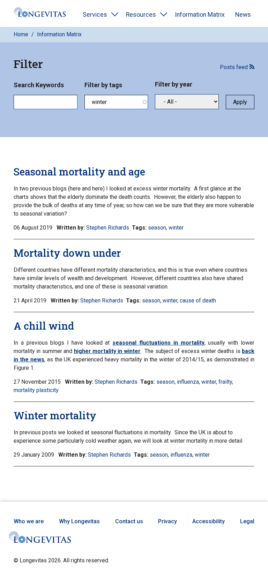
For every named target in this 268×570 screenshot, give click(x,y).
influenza (188, 381)
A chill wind (44, 325)
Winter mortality (55, 415)
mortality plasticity (36, 390)
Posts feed (234, 67)
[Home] (40, 13)
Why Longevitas (79, 521)
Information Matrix (200, 14)
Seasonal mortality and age (79, 171)
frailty (225, 381)
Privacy (167, 521)
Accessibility (208, 521)
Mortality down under (67, 253)
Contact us (129, 521)
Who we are (29, 521)
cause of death (198, 300)
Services (95, 14)
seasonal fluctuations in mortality (158, 342)
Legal (247, 521)
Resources (141, 14)
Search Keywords (39, 85)
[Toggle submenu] (115, 14)
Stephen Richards (107, 227)
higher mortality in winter (107, 351)
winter (176, 227)
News (243, 14)
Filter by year (173, 84)
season (157, 227)
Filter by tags (103, 85)
